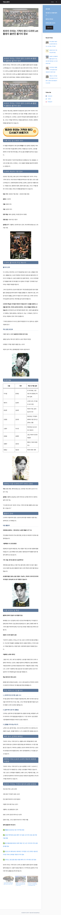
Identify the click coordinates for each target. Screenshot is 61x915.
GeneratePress (36, 912)
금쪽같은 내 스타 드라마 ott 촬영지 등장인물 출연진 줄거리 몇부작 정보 (20, 884)
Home (52, 1)
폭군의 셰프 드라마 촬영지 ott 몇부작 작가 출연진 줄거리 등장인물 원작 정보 (32, 884)
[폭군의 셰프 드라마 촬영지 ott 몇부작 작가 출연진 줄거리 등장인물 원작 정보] (32, 879)
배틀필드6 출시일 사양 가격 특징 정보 (14, 830)
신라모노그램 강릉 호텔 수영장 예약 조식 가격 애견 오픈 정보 (20, 859)
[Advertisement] (20, 46)
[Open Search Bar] (56, 2)
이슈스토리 (6, 2)
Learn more (49, 27)
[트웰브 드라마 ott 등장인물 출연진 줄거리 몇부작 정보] (8, 879)
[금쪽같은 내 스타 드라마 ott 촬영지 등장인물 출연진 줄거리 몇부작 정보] (20, 879)
